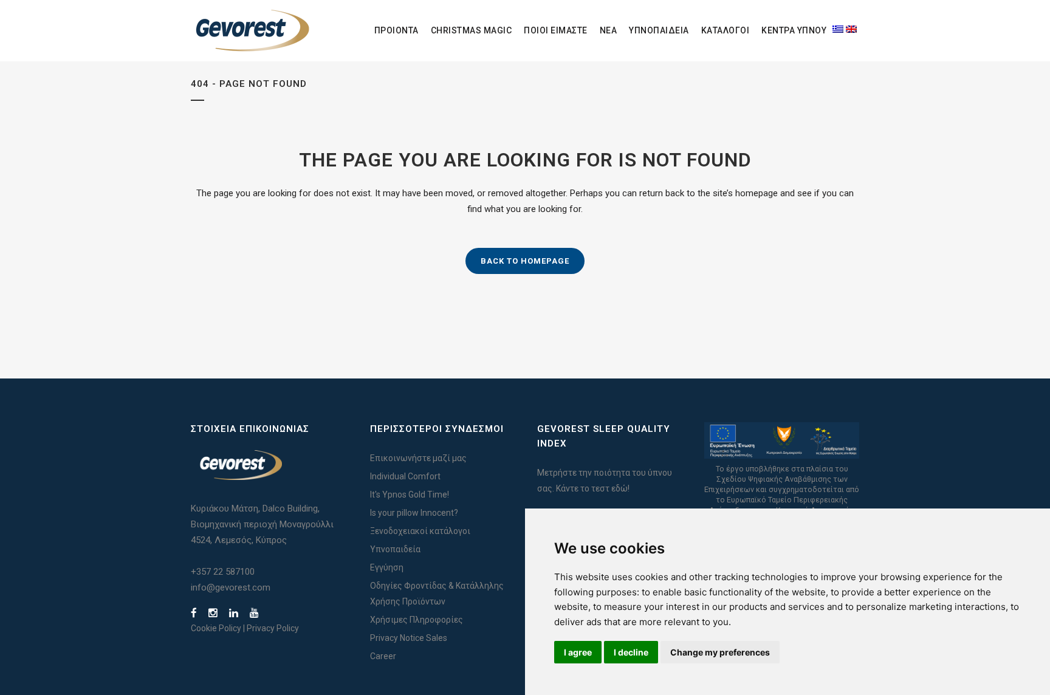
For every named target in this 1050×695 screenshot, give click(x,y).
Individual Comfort (405, 476)
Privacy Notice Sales (408, 638)
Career (383, 656)
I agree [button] (578, 652)
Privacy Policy (273, 628)
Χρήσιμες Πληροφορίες (416, 620)
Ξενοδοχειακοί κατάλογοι (420, 531)
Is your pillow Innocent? (414, 513)
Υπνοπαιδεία (395, 549)
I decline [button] (631, 652)
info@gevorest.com (230, 587)
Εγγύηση (386, 567)
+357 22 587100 (223, 571)
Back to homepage (525, 260)
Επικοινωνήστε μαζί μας (418, 458)
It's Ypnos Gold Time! (409, 494)
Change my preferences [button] (720, 652)
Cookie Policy (216, 628)
